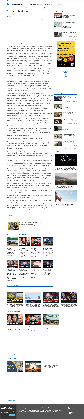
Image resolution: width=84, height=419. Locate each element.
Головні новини (59, 11)
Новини (22, 7)
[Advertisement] (41, 342)
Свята (61, 7)
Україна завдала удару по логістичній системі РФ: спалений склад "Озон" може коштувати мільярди (35, 251)
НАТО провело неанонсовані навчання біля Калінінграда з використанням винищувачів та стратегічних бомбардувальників (69, 25)
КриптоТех (32, 7)
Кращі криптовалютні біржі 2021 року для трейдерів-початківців (32, 223)
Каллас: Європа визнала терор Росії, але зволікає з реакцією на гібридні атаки (48, 272)
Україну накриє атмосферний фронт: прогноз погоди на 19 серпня (51, 366)
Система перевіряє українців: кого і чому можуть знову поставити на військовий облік (69, 106)
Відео (37, 7)
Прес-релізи (56, 7)
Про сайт (69, 406)
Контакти (69, 409)
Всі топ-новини (74, 39)
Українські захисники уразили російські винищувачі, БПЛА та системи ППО (69, 128)
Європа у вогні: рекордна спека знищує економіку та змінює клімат (33, 375)
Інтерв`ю (46, 7)
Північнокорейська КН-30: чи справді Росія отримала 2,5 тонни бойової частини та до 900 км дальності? (48, 250)
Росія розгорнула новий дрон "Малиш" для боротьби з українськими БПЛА (68, 142)
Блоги (41, 7)
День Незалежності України (46, 4)
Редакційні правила (72, 415)
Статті (27, 7)
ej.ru (14, 215)
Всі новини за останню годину (70, 148)
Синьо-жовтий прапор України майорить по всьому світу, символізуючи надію (69, 33)
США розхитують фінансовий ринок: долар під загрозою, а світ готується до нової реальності (33, 305)
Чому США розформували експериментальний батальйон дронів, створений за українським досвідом (24, 273)
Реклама (69, 408)
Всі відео (51, 235)
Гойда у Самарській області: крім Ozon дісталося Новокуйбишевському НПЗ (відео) (65, 187)
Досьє (51, 7)
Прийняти (12, 415)
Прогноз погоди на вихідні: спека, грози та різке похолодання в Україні (15, 375)
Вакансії (69, 407)
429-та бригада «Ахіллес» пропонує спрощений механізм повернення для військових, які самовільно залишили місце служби (65, 168)
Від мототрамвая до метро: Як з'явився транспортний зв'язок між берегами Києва (12, 250)
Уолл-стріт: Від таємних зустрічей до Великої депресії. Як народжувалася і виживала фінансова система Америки (12, 274)
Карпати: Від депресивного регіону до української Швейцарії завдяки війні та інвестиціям (35, 273)
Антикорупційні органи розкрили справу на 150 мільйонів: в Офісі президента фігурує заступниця (24, 251)
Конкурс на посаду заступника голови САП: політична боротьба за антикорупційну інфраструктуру (69, 306)
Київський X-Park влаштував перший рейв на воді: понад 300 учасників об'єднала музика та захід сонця (66, 204)
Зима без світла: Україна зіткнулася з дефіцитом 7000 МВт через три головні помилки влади (69, 120)
